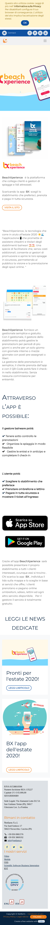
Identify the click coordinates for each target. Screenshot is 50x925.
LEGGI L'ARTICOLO (19, 769)
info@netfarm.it (15, 840)
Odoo (6, 856)
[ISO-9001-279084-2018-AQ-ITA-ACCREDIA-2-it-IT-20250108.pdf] (22, 902)
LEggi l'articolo (19, 688)
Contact (12, 33)
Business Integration (30, 865)
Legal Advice (22, 917)
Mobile (7, 859)
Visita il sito (12, 207)
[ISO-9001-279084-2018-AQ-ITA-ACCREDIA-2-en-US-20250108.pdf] (11, 902)
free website (27, 921)
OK (25, 22)
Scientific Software (12, 865)
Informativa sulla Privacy (27, 6)
